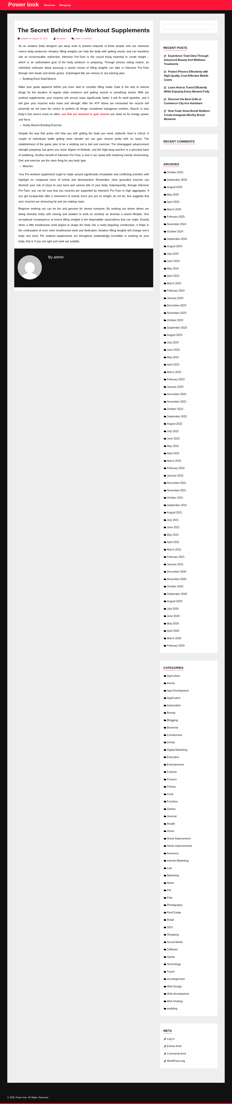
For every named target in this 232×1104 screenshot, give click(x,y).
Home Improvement (179, 838)
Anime (171, 683)
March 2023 (174, 372)
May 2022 (173, 446)
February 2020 (176, 645)
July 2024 (173, 253)
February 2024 (176, 290)
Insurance (173, 853)
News (170, 882)
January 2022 (175, 475)
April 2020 (173, 630)
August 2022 (174, 423)
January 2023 (175, 386)
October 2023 (175, 320)
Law (169, 868)
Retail (170, 919)
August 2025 (174, 187)
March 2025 (174, 209)
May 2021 (173, 534)
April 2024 (173, 275)
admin (63, 38)
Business (49, 5)
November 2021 (176, 490)
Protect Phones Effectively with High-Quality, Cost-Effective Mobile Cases (186, 75)
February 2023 (176, 379)
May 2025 (173, 194)
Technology (174, 964)
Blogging (172, 720)
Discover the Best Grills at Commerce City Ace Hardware (183, 101)
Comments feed (176, 1053)
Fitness (171, 786)
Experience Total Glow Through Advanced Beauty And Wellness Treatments (186, 59)
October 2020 (175, 586)
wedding (172, 1008)
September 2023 (177, 327)
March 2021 (174, 549)
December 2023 (176, 305)
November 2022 (176, 401)
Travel (170, 971)
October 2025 (175, 172)
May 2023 (173, 357)
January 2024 (175, 298)
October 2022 (175, 408)
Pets (169, 897)
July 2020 (173, 608)
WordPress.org (176, 1060)
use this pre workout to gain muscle (85, 114)
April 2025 (173, 201)
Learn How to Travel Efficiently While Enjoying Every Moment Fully (186, 89)
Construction (174, 735)
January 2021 (175, 564)
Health (171, 823)
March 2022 (174, 460)
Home (170, 831)
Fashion (172, 771)
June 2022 (173, 438)
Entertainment (175, 764)
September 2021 (177, 505)
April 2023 (173, 364)
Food (170, 794)
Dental (171, 742)
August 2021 (174, 512)
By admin (56, 257)
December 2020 (176, 571)
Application (174, 698)
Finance (172, 779)
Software (172, 949)
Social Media (175, 942)
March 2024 (174, 283)
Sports (171, 956)
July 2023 (173, 342)
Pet (169, 890)
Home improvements (179, 845)
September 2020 (177, 593)
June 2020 (173, 616)
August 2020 (174, 601)
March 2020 (174, 638)
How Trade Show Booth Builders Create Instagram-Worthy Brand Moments (187, 115)
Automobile (174, 705)
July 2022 (173, 431)
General (172, 816)
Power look (23, 4)
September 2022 (177, 416)
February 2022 (176, 468)
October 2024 (175, 231)
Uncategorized (176, 979)
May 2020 (173, 623)
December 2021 (176, 482)
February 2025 (176, 216)
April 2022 (173, 453)
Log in (170, 1038)
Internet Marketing (178, 860)
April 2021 (173, 542)
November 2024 (176, 224)
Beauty (171, 712)
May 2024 (173, 268)
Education (173, 757)
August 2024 (174, 246)
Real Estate (174, 912)
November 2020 (176, 579)
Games (171, 809)
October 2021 (175, 497)
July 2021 (173, 520)
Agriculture (173, 675)
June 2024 (173, 261)
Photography (174, 905)
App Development (178, 690)
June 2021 (173, 527)
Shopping (65, 5)
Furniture (172, 801)
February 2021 (176, 556)
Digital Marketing (177, 749)
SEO (170, 927)
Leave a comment (83, 38)
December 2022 (176, 394)
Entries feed (174, 1046)
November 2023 (176, 312)
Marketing (173, 875)
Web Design (174, 986)
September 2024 (177, 238)
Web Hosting (175, 1001)
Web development (178, 993)
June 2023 (173, 349)
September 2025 (177, 179)
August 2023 (174, 335)
